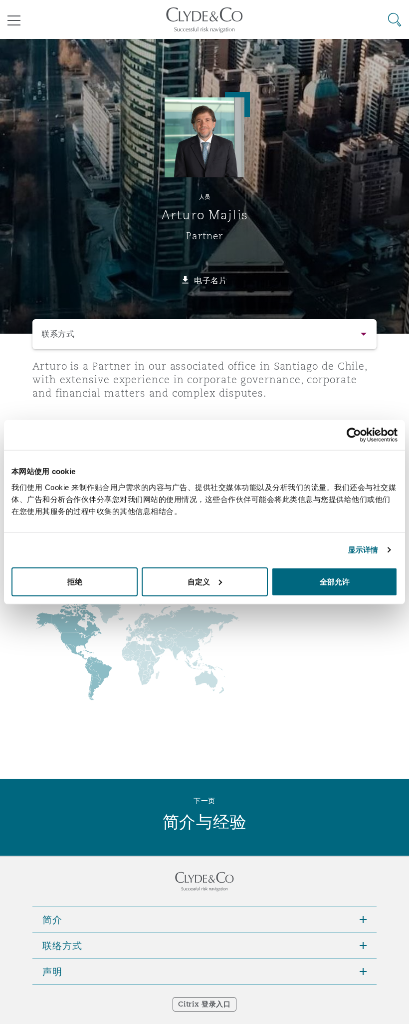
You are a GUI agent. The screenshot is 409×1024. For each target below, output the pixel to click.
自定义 (199, 581)
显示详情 (363, 549)
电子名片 (210, 280)
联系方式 (58, 334)
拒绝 (74, 581)
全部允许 (335, 581)
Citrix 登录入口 (204, 1004)
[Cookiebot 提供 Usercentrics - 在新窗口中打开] (354, 435)
